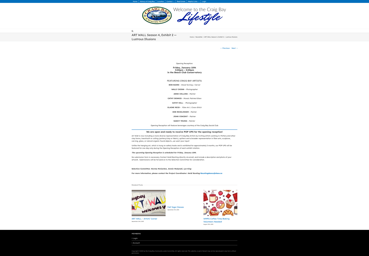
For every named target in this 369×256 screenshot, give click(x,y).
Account (136, 240)
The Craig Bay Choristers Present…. (184, 218)
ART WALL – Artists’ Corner (216, 218)
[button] (132, 31)
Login (135, 235)
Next (234, 48)
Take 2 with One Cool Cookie (145, 218)
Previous (226, 48)
